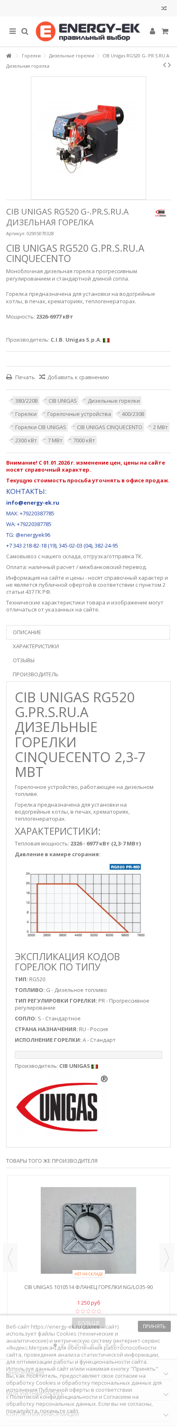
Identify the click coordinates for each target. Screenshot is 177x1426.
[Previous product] (164, 65)
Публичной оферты (64, 1389)
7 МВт (55, 440)
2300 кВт (26, 440)
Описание (27, 632)
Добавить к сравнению (78, 377)
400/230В (133, 414)
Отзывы (24, 660)
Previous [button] (10, 1257)
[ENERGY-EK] (88, 31)
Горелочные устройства (79, 414)
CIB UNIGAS (63, 400)
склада (72, 556)
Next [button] (166, 1257)
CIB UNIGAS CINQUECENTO (109, 427)
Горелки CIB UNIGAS (40, 427)
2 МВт (160, 427)
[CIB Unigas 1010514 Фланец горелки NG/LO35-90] (88, 1230)
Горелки (26, 414)
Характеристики (36, 646)
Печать (24, 377)
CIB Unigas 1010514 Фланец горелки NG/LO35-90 (88, 1287)
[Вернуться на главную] (8, 56)
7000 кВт (84, 440)
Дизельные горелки (114, 400)
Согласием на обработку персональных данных (72, 1400)
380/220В (26, 400)
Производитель (35, 674)
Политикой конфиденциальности (54, 1396)
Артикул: (16, 233)
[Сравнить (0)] (164, 9)
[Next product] (169, 65)
